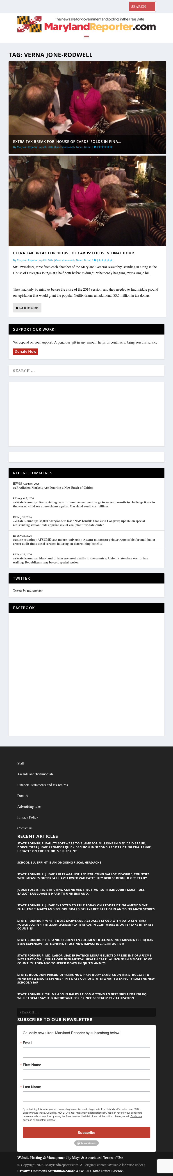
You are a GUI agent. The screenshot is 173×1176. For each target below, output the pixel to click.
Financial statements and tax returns (42, 784)
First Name (32, 1065)
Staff (20, 763)
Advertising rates (29, 806)
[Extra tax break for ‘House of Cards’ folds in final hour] (87, 201)
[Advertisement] (86, 414)
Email (27, 1043)
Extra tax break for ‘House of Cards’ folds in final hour (73, 253)
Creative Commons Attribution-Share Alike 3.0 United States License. (70, 1170)
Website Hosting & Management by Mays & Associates (59, 1157)
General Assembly (65, 147)
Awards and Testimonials (35, 773)
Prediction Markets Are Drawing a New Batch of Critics (54, 487)
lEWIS (17, 483)
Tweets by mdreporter (28, 590)
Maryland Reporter (27, 147)
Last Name (32, 1087)
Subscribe (86, 1132)
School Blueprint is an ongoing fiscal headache (59, 862)
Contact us (24, 827)
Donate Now (25, 351)
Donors (22, 795)
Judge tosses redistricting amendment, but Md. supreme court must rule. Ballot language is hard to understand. (81, 892)
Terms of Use (113, 1157)
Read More (27, 307)
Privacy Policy (27, 817)
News (79, 147)
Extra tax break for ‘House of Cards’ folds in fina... (67, 141)
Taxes (87, 147)
